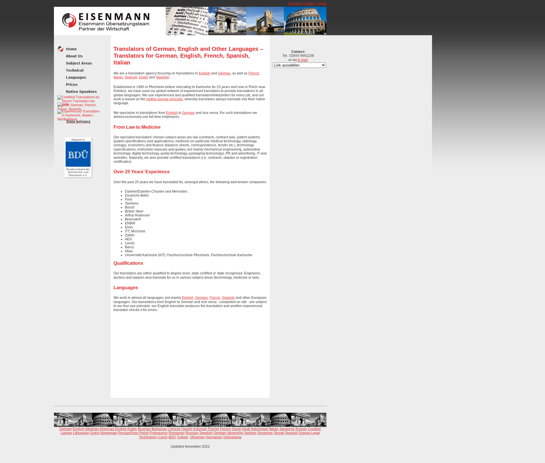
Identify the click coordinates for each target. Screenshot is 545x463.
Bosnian (144, 429)
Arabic (132, 429)
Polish (144, 433)
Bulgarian (159, 429)
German (294, 3)
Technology (148, 437)
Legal (322, 3)
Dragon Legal (309, 433)
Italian (118, 77)
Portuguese (159, 433)
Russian (192, 433)
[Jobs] (63, 104)
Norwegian (108, 433)
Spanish (131, 77)
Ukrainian (197, 437)
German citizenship (228, 433)
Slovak (279, 433)
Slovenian (265, 433)
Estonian (200, 429)
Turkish (182, 437)
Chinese (174, 429)
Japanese (287, 429)
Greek (236, 429)
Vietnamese (232, 437)
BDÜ (172, 437)
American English (113, 429)
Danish (186, 429)
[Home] (78, 49)
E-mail (303, 60)
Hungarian (214, 437)
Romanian (177, 433)
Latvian (66, 433)
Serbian (250, 433)
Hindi (246, 429)
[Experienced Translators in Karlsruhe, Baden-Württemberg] (78, 115)
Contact (309, 3)
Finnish (213, 429)
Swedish (162, 77)
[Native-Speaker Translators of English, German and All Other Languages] (78, 77)
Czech (163, 437)
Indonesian (259, 429)
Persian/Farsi (128, 433)
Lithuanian (81, 433)
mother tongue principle (164, 99)
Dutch (143, 77)
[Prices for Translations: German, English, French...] (78, 84)
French (253, 73)
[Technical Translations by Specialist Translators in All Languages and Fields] (78, 70)
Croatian (314, 429)
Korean (301, 429)
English (204, 73)
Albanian (92, 429)
